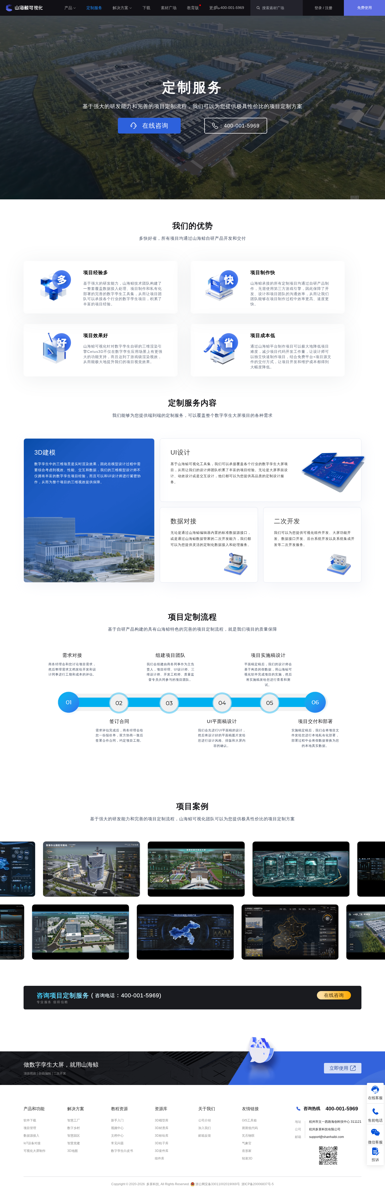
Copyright (118, 1184)
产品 (68, 8)
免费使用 (364, 8)
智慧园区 (73, 1135)
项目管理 (30, 1128)
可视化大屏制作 (35, 1151)
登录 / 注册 (323, 8)
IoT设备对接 (32, 1143)
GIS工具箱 (249, 1120)
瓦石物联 (248, 1135)
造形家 (246, 1151)
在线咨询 (334, 995)
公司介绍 (204, 1120)
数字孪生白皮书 (122, 1151)
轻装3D (247, 1158)
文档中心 (117, 1135)
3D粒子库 (161, 1143)
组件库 (159, 1158)
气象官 (246, 1143)
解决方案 (120, 8)
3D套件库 (161, 1151)
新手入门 (117, 1120)
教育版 (193, 8)
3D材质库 (161, 1128)
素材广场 (169, 8)
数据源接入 (31, 1135)
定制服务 (94, 8)
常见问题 (117, 1143)
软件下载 (30, 1120)
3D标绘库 (161, 1135)
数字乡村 (73, 1128)
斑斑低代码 (250, 1128)
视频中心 (117, 1128)
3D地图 (72, 1151)
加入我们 (204, 1128)
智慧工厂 (73, 1120)
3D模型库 (161, 1120)
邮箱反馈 (204, 1135)
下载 (146, 8)
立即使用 (338, 1068)
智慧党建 (73, 1143)
